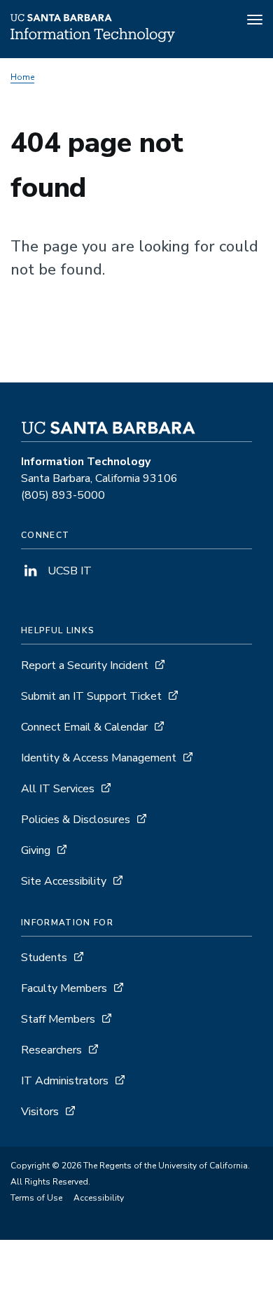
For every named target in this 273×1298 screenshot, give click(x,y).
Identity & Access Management (98, 758)
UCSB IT (68, 571)
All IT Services (57, 788)
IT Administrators (64, 1081)
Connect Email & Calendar (84, 727)
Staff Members (58, 1019)
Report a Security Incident (84, 665)
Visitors (40, 1111)
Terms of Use (36, 1197)
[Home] (92, 38)
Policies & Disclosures (75, 819)
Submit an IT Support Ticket (91, 696)
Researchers (51, 1050)
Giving (35, 850)
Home (22, 77)
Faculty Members (64, 988)
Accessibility (99, 1197)
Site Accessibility (63, 881)
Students (44, 957)
